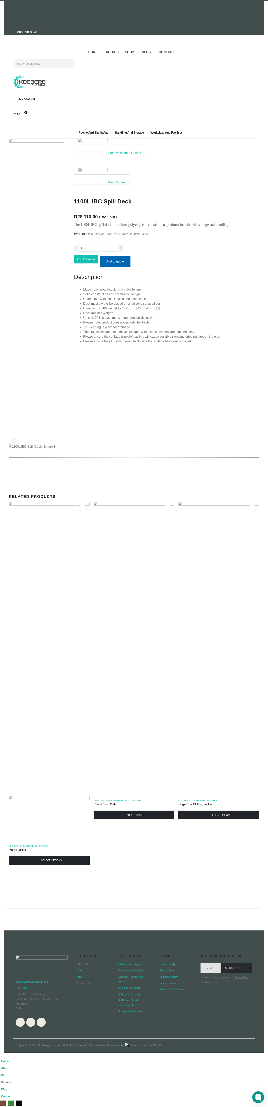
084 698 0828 (26, 32)
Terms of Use (241, 977)
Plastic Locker (17, 849)
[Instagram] (20, 1022)
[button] (2, 1055)
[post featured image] (134, 648)
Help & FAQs (167, 964)
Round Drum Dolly (105, 804)
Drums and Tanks (102, 234)
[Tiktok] (41, 1022)
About (111, 52)
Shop (129, 52)
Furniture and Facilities (131, 970)
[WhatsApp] (30, 1022)
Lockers (13, 846)
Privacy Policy (168, 970)
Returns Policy (168, 983)
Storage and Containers (131, 234)
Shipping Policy (169, 976)
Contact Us (83, 983)
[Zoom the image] (29, 77)
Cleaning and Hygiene (130, 964)
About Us (82, 964)
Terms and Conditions (172, 989)
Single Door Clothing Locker (195, 804)
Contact (166, 52)
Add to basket (86, 259)
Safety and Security (129, 994)
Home (93, 52)
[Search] (70, 63)
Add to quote (115, 261)
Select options (51, 860)
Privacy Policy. (213, 981)
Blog (146, 52)
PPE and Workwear (129, 987)
